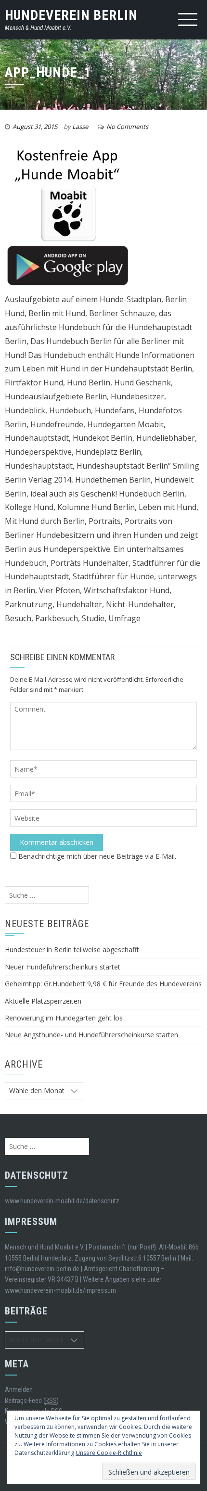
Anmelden (19, 1389)
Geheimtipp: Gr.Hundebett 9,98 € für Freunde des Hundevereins (103, 983)
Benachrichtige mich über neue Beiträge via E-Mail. (97, 856)
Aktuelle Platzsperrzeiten (43, 1001)
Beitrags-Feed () (32, 1400)
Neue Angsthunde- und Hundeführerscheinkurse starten (91, 1034)
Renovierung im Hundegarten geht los (64, 1017)
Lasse (80, 126)
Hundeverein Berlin (71, 15)
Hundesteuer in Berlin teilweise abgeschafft (72, 949)
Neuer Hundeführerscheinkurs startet (62, 966)
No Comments (127, 126)
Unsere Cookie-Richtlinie (109, 1453)
